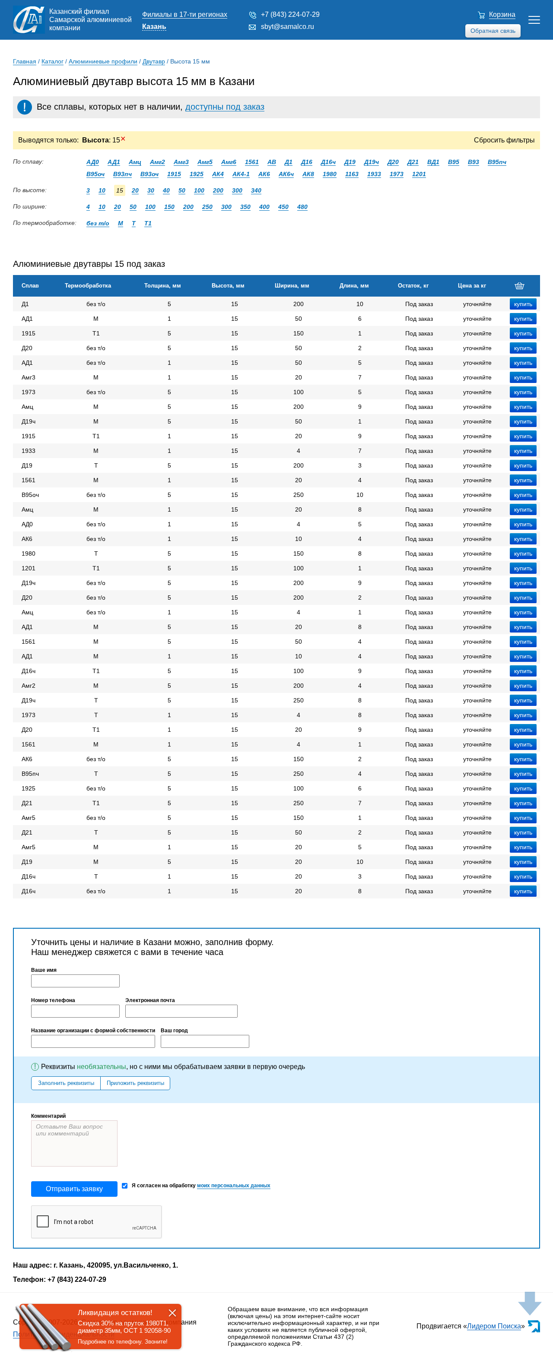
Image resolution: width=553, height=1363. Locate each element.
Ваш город (174, 1031)
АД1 (114, 161)
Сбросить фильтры (504, 140)
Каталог (52, 61)
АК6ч (286, 174)
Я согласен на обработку (201, 1186)
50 (181, 190)
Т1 (148, 223)
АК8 (308, 174)
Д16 (306, 161)
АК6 (264, 174)
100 (199, 190)
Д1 (288, 161)
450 (283, 206)
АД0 (92, 161)
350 (245, 206)
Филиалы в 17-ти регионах (184, 14)
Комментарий (48, 1116)
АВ (271, 161)
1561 (252, 161)
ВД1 (433, 161)
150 (169, 206)
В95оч (95, 174)
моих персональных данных (233, 1186)
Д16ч (328, 161)
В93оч (149, 174)
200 (218, 190)
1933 (374, 174)
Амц (135, 161)
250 (207, 206)
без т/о (97, 223)
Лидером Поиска (494, 1326)
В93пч (122, 174)
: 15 (104, 140)
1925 (196, 174)
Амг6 (228, 161)
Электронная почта (150, 1000)
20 (135, 190)
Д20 (393, 161)
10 (102, 190)
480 (302, 206)
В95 (453, 161)
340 (256, 190)
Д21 (413, 161)
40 (166, 190)
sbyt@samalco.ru (287, 26)
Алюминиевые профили (103, 61)
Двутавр (154, 61)
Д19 (350, 161)
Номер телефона (53, 1000)
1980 (330, 174)
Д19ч (371, 161)
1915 (174, 174)
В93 (473, 161)
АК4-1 (241, 174)
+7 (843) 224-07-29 (290, 14)
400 (264, 206)
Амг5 (205, 161)
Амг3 (181, 161)
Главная (24, 61)
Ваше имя (44, 970)
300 (237, 190)
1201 (419, 174)
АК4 (218, 174)
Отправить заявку (74, 1188)
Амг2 (157, 161)
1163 (352, 174)
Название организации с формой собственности (93, 1031)
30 (150, 190)
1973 (397, 174)
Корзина (502, 14)
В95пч (497, 161)
